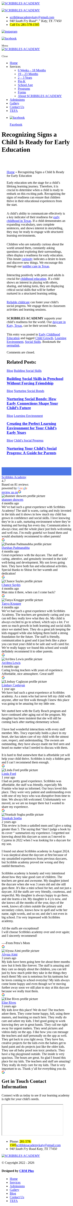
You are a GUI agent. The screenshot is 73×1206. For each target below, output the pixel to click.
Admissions (17, 99)
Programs (24, 88)
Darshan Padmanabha (16, 547)
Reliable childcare (18, 302)
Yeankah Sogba (12, 818)
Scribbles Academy (14, 477)
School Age (25, 85)
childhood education (33, 278)
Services (15, 1182)
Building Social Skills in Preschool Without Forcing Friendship (35, 381)
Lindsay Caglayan (13, 685)
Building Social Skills (28, 370)
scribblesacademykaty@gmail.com (32, 17)
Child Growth (44, 338)
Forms (22, 92)
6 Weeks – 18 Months (32, 70)
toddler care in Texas (36, 266)
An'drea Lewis (11, 662)
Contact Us (17, 107)
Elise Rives (9, 1002)
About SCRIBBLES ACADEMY (40, 96)
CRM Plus (26, 1171)
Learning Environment (28, 416)
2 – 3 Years (25, 77)
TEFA (14, 110)
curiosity (27, 259)
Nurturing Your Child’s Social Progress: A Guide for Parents (32, 450)
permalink (13, 345)
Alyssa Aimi (9, 954)
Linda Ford (9, 773)
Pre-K (22, 81)
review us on (10, 492)
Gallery (14, 103)
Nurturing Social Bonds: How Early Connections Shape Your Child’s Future (32, 403)
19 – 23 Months (28, 74)
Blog (10, 370)
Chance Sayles (11, 585)
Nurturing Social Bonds (29, 391)
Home (14, 63)
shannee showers (12, 499)
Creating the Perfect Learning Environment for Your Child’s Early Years (32, 428)
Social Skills (33, 341)
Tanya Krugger (11, 603)
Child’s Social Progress (28, 440)
